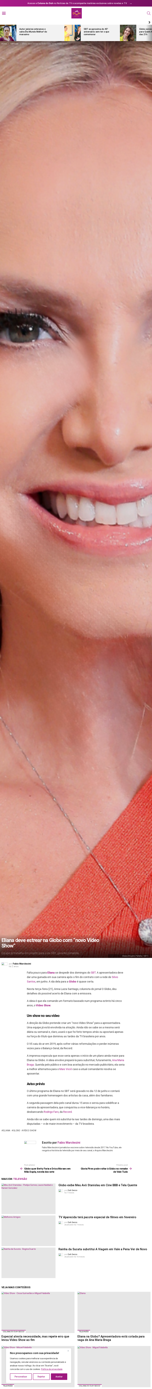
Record (67, 1111)
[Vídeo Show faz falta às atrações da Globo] (114, 1366)
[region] (38, 1365)
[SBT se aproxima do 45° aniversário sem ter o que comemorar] (72, 33)
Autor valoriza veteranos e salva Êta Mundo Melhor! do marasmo (33, 32)
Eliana (51, 972)
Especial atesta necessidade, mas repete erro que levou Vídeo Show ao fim (35, 1338)
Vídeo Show (43, 1005)
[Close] (68, 1351)
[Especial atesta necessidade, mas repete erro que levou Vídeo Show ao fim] (38, 1312)
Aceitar (59, 1376)
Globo (72, 981)
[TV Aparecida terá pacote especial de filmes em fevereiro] (28, 1231)
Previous (1, 33)
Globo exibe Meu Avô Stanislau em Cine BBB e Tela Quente (97, 1185)
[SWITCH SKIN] (149, 22)
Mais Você (65, 1069)
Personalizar (21, 1376)
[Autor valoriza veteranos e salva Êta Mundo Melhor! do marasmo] (8, 33)
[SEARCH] (149, 13)
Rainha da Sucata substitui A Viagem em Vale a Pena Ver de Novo (102, 1249)
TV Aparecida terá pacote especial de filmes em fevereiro (97, 1217)
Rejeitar (41, 1376)
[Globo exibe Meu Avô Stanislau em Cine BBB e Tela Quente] (28, 1199)
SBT (93, 972)
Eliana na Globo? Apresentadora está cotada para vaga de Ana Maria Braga (111, 1338)
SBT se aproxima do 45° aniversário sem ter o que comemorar (96, 32)
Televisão (20, 1178)
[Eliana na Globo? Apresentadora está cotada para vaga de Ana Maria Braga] (114, 1312)
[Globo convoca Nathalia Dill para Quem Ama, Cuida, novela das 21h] (128, 33)
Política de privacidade (51, 1369)
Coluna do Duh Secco (13, 1331)
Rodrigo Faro (51, 1111)
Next (150, 33)
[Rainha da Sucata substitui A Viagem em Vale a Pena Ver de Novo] (28, 1263)
